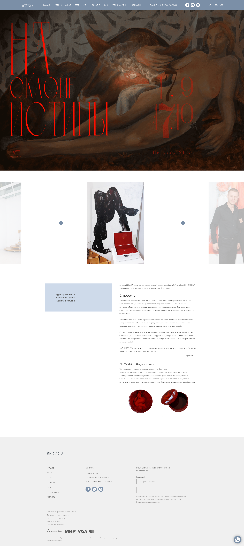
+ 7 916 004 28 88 (92, 474)
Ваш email (140, 477)
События (51, 482)
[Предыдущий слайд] (61, 223)
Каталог (50, 468)
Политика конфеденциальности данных (61, 512)
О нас (49, 478)
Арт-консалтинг (54, 492)
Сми (49, 487)
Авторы (50, 473)
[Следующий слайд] (183, 223)
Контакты (51, 497)
